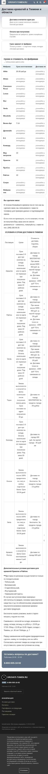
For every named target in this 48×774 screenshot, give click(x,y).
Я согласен (24, 770)
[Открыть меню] (3, 2)
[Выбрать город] (37, 2)
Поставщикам (7, 711)
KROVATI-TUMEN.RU (17, 2)
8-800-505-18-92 (12, 663)
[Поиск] (40, 2)
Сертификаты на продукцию (12, 708)
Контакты (5, 705)
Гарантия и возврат (8, 714)
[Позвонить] (34, 2)
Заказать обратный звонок (13, 691)
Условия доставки (8, 702)
